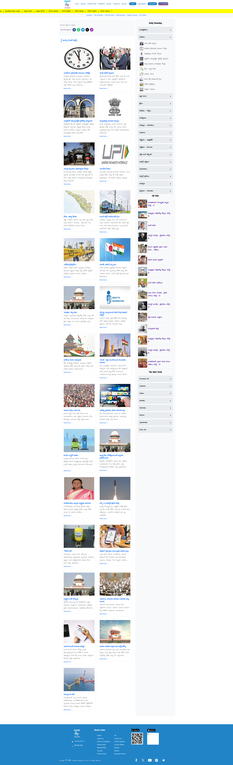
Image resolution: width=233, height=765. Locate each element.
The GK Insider (98, 15)
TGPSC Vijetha (60, 11)
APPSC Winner (47, 11)
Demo (133, 4)
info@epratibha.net (79, 741)
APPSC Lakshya (22, 11)
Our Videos (142, 15)
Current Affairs (119, 745)
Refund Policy (101, 748)
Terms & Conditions (103, 741)
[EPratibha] (67, 4)
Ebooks (109, 4)
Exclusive (89, 15)
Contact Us (116, 4)
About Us (100, 738)
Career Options (119, 741)
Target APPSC (9, 11)
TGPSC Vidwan (73, 11)
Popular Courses (132, 15)
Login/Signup (142, 4)
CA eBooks (164, 3)
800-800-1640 (78, 745)
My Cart (124, 4)
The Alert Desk (109, 15)
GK (115, 735)
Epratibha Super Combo (89, 11)
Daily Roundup (120, 15)
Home (77, 4)
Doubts (116, 751)
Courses (83, 4)
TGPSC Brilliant (35, 11)
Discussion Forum (120, 754)
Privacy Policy (101, 745)
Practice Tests (92, 4)
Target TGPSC (104, 11)
